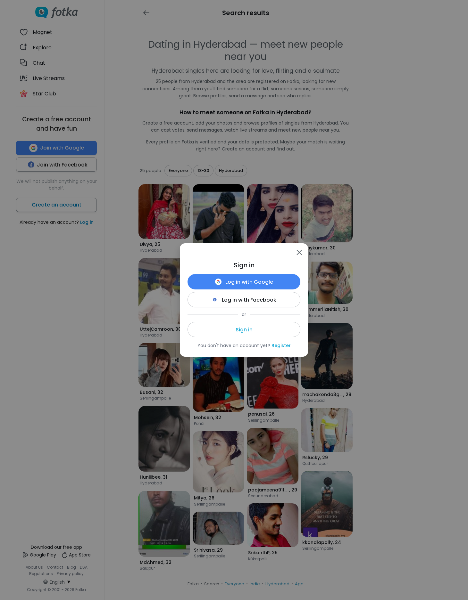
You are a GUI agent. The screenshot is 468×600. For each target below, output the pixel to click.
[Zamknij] (299, 252)
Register (281, 345)
